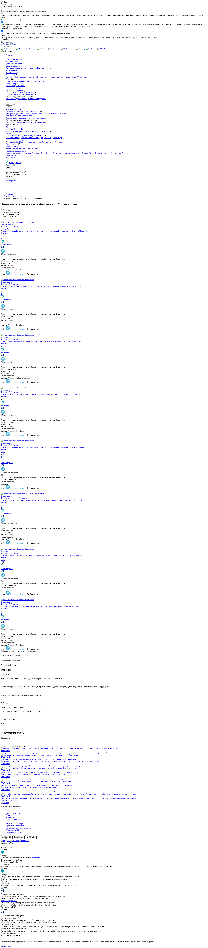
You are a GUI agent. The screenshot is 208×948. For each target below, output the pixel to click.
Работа (91, 153)
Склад (43, 114)
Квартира (10, 129)
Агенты (31, 99)
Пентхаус (9, 77)
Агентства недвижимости (16, 99)
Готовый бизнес (60, 114)
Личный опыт (46, 153)
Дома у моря (11, 81)
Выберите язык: (12, 172)
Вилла (19, 81)
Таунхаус (41, 81)
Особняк (33, 81)
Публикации (11, 811)
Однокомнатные (56, 77)
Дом (22, 129)
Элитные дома (28, 88)
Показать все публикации (11, 800)
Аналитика (26, 153)
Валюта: (9, 174)
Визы (124, 153)
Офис (26, 114)
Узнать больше (151, 38)
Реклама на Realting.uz (15, 824)
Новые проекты (30, 68)
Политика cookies (13, 830)
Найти (9, 107)
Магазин (50, 114)
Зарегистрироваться (9, 901)
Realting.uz (10, 194)
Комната (47, 138)
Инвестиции (116, 153)
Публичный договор (14, 832)
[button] (6, 51)
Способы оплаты (13, 819)
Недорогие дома (30, 92)
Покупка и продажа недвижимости (67, 153)
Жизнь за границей (102, 153)
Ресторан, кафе (12, 114)
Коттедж (25, 81)
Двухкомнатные (70, 77)
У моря (46, 77)
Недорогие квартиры (14, 92)
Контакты (10, 817)
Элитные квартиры (14, 88)
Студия (40, 77)
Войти (8, 179)
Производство (35, 114)
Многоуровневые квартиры (25, 77)
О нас (8, 815)
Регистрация (11, 181)
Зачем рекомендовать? (10, 918)
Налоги (85, 153)
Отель (21, 114)
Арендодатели (40, 99)
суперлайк (36, 858)
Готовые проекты (44, 68)
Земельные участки (14, 196)
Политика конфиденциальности (19, 828)
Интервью (36, 153)
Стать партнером (13, 813)
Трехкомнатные (83, 77)
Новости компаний (14, 153)
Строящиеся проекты (14, 68)
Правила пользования (15, 826)
